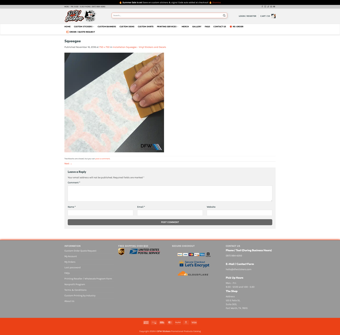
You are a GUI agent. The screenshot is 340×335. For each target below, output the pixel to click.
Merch (185, 26)
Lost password (72, 267)
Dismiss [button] (216, 2)
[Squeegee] (114, 102)
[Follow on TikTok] (268, 7)
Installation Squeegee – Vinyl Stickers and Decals (139, 47)
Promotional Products (182, 331)
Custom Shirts (146, 26)
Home (67, 26)
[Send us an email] (271, 7)
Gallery (196, 26)
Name (72, 206)
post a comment (102, 159)
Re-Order (238, 26)
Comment (74, 182)
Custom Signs (127, 26)
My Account (70, 256)
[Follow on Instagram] (265, 7)
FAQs (207, 26)
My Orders (69, 261)
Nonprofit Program (74, 284)
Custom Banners (107, 26)
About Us (69, 301)
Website (211, 206)
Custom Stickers (83, 26)
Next (68, 163)
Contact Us (219, 26)
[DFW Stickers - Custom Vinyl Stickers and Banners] (86, 16)
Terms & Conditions (75, 289)
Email (141, 206)
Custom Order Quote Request (80, 250)
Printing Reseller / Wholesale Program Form (88, 278)
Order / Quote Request (82, 32)
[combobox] (169, 15)
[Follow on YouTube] (274, 7)
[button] (247, 16)
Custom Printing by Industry (79, 295)
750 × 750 (104, 47)
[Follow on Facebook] (262, 7)
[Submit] (224, 16)
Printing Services (167, 26)
